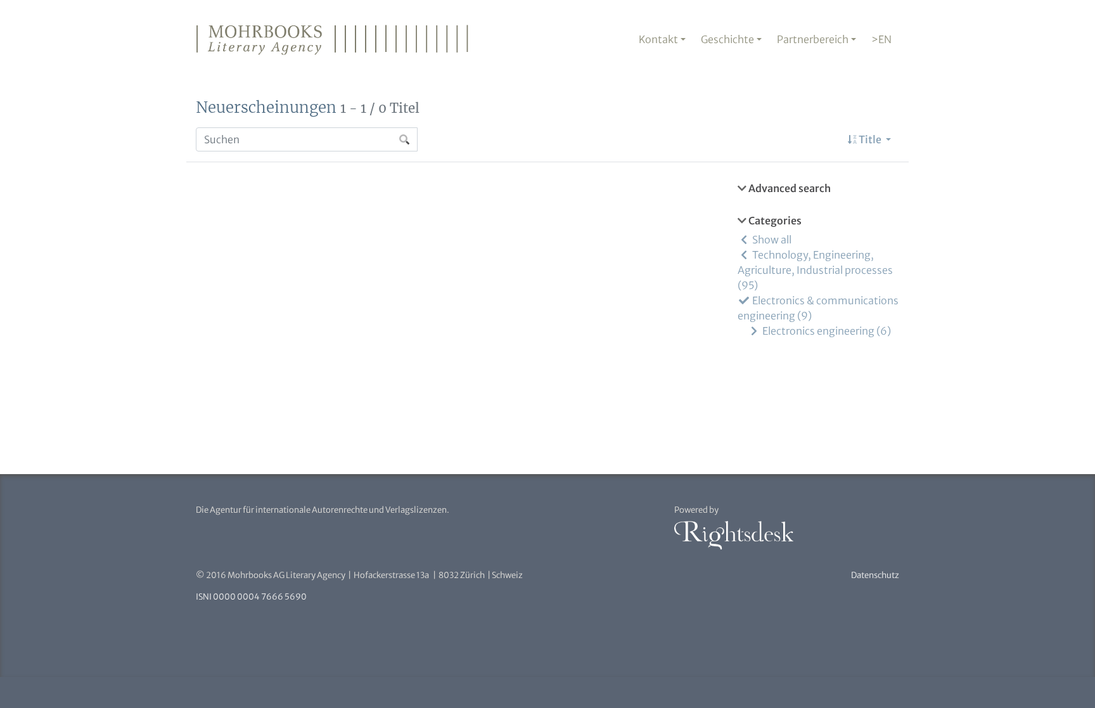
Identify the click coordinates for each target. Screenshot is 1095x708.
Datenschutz (875, 575)
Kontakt (658, 39)
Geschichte (727, 39)
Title (870, 139)
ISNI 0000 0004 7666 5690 (251, 596)
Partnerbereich (812, 39)
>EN (881, 39)
